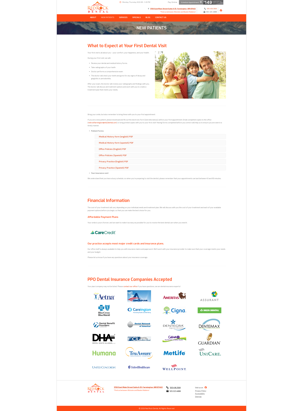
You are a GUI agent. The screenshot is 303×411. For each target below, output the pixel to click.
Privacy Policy (200, 391)
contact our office (130, 286)
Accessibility (200, 394)
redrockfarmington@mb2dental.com (102, 122)
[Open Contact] (191, 2)
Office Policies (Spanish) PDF (113, 155)
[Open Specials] (213, 2)
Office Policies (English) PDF (112, 149)
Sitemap (198, 396)
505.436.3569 (212, 9)
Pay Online (172, 2)
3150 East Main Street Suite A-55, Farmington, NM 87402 (173, 9)
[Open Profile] (220, 10)
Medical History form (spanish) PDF (116, 142)
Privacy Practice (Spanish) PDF (114, 167)
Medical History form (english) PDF (116, 136)
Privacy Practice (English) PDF (113, 161)
